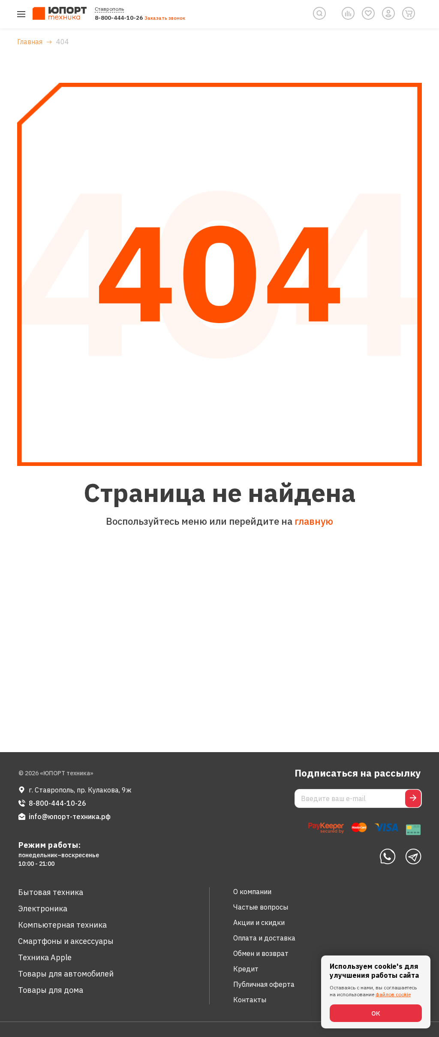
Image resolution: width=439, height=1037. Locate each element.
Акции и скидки (259, 922)
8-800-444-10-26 (119, 17)
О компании (252, 891)
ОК (375, 1013)
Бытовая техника (50, 892)
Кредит (246, 968)
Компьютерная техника (62, 925)
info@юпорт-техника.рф (70, 816)
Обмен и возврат (261, 953)
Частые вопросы (260, 907)
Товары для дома (50, 990)
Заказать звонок (164, 18)
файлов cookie (393, 994)
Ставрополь (109, 9)
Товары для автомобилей (66, 974)
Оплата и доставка (264, 938)
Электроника (42, 908)
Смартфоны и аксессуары (66, 941)
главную (314, 521)
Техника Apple (45, 957)
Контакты (249, 999)
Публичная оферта (264, 984)
